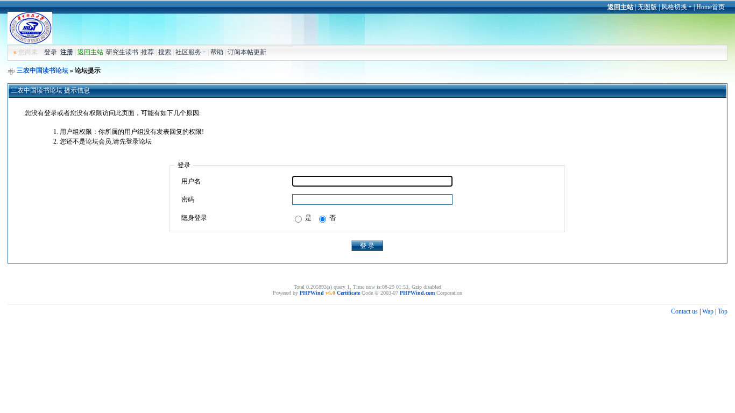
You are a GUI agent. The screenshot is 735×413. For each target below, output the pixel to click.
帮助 (216, 52)
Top (722, 311)
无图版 (647, 7)
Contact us (684, 311)
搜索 (164, 52)
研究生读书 (122, 52)
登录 (50, 52)
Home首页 (710, 7)
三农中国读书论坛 (42, 70)
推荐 (147, 52)
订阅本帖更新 (247, 52)
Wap (707, 311)
